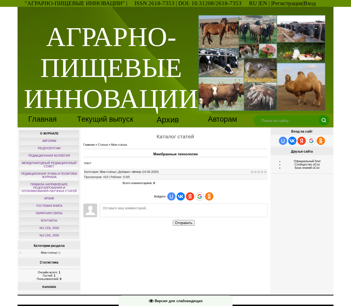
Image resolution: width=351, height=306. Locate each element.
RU (253, 3)
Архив (168, 119)
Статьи (103, 144)
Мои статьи (49, 252)
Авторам (222, 119)
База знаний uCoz (307, 167)
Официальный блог (307, 161)
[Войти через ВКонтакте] (181, 196)
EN (263, 3)
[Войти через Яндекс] (190, 196)
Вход (310, 3)
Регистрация (287, 3)
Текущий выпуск (105, 119)
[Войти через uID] (171, 196)
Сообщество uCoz (307, 164)
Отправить (184, 223)
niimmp (136, 171)
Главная (42, 119)
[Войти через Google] (199, 196)
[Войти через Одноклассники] (209, 196)
